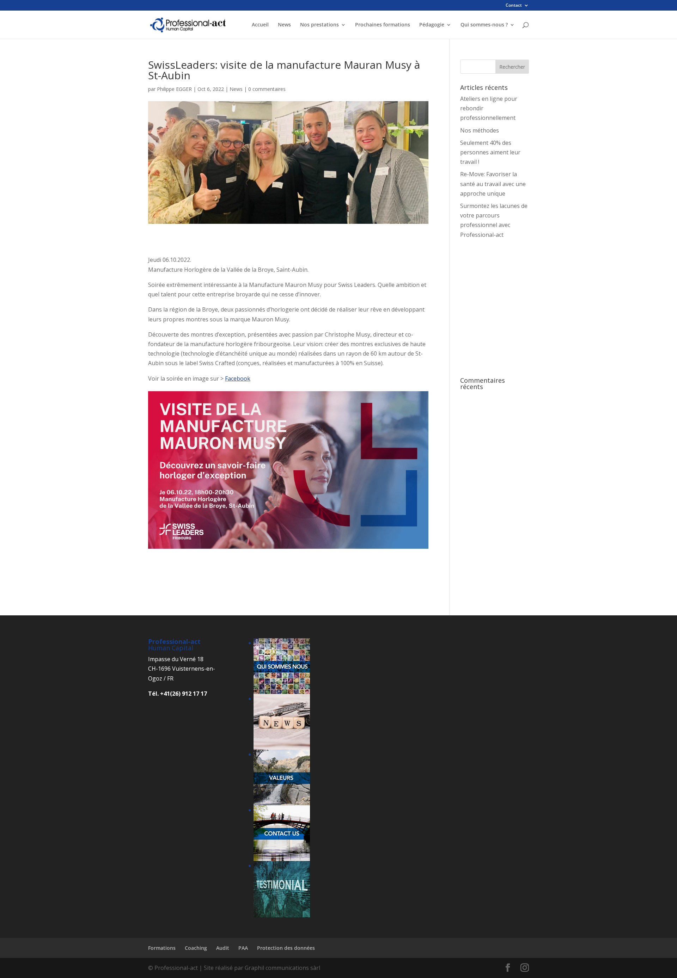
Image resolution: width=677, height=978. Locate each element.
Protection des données (286, 948)
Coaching (196, 948)
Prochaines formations (382, 25)
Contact (514, 5)
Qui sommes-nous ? (484, 25)
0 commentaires (267, 89)
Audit (222, 948)
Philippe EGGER (174, 89)
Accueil (260, 25)
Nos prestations (319, 25)
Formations (162, 948)
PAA (243, 948)
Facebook (237, 378)
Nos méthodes (479, 130)
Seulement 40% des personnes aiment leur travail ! (490, 152)
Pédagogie (431, 25)
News (284, 25)
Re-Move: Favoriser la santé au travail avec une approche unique (493, 183)
